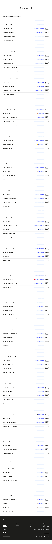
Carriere (44, 521)
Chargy (31, 523)
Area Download (18, 525)
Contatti (44, 522)
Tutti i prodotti (18, 523)
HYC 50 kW (31, 526)
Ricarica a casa (18, 520)
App (43, 524)
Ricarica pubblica (18, 522)
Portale (44, 525)
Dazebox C (31, 522)
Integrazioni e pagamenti (46, 526)
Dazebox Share (32, 521)
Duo (30, 524)
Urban (30, 525)
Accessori (17, 524)
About (43, 520)
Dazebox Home (32, 520)
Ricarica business (18, 521)
